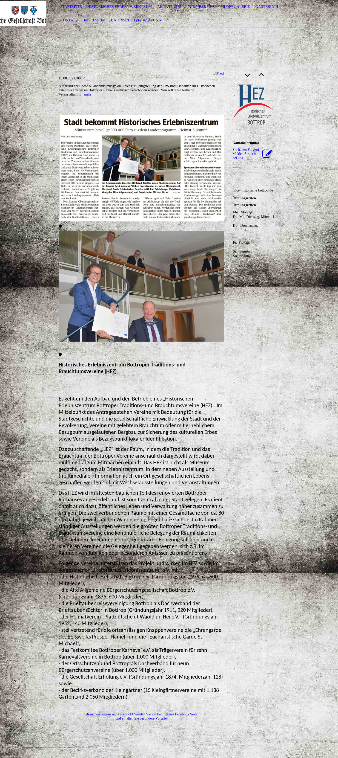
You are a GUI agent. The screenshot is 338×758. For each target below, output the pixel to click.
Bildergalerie (235, 7)
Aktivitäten (170, 7)
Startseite (71, 7)
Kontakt (69, 20)
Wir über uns (201, 7)
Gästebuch (266, 7)
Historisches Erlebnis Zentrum (119, 7)
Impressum (94, 20)
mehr (87, 94)
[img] (23, 13)
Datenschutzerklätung (136, 20)
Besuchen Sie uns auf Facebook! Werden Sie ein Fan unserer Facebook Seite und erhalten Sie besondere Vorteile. (141, 716)
